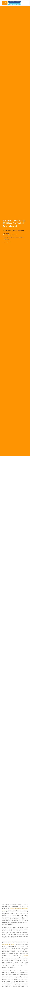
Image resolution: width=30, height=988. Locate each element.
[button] (25, 3)
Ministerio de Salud (8, 944)
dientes (26, 955)
